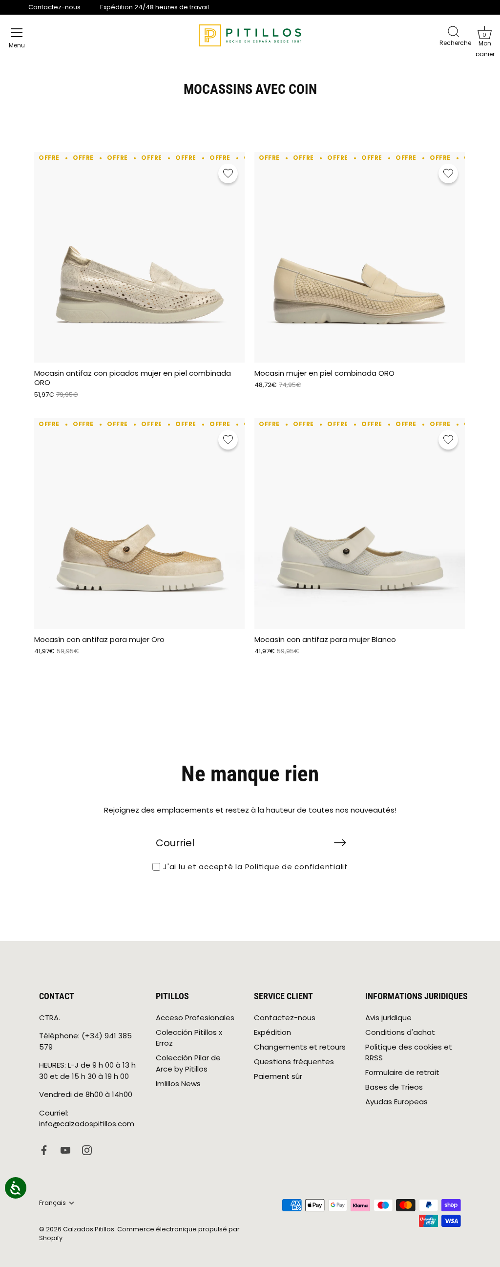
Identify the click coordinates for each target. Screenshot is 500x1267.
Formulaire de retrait (402, 1072)
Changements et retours (300, 1047)
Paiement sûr (278, 1076)
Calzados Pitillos (88, 1229)
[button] (484, 32)
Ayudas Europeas (396, 1101)
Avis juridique (388, 1017)
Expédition (272, 1032)
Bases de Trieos (394, 1087)
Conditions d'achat (400, 1032)
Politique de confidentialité (299, 867)
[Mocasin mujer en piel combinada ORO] (359, 257)
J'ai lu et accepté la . (259, 867)
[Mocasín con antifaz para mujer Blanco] (359, 523)
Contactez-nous (54, 7)
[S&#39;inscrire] (340, 842)
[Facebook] (44, 1149)
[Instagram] (87, 1149)
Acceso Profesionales (195, 1017)
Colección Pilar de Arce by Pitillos (188, 1063)
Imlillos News (178, 1083)
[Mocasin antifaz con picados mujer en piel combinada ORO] (139, 257)
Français (52, 1203)
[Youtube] (65, 1149)
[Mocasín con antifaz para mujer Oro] (139, 523)
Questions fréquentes (294, 1061)
